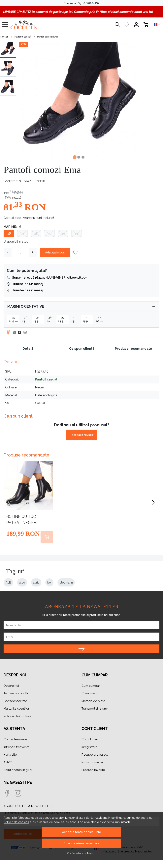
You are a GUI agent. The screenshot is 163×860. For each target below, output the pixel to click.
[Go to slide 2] (78, 157)
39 (49, 233)
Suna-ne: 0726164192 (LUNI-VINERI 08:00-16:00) (49, 277)
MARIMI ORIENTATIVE (25, 306)
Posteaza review (81, 435)
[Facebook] (9, 793)
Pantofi (4, 36)
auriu (36, 582)
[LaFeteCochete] (34, 24)
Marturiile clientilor (16, 708)
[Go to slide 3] (83, 157)
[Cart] (146, 24)
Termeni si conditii (16, 693)
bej (49, 582)
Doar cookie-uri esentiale (81, 843)
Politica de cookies (16, 822)
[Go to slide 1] (75, 157)
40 (63, 233)
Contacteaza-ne (15, 739)
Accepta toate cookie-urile (81, 832)
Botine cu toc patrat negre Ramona (21, 520)
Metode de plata (93, 701)
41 (76, 233)
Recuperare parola (95, 754)
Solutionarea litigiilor (18, 770)
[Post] (15, 332)
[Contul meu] (136, 24)
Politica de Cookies (17, 716)
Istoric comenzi (92, 762)
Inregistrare (89, 747)
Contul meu (90, 739)
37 (22, 233)
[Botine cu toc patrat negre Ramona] (28, 485)
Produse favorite (93, 770)
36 (9, 233)
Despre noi (11, 686)
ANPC (8, 762)
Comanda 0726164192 (81, 3)
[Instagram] (20, 793)
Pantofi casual (23, 36)
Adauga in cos (55, 252)
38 (36, 233)
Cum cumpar (91, 686)
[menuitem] (8, 50)
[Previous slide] (10, 502)
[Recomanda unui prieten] (26, 332)
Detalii (27, 349)
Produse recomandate (133, 349)
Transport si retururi (95, 708)
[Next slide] (153, 502)
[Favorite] (126, 24)
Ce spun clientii (81, 349)
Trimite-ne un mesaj (27, 284)
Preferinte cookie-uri (81, 853)
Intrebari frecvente (16, 747)
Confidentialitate (15, 701)
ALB (8, 582)
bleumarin (66, 582)
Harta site (10, 754)
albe (22, 582)
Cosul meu (89, 693)
